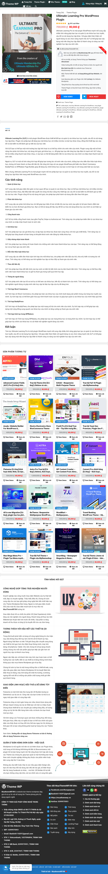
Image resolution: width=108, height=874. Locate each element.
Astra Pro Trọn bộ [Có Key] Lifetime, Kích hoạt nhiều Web (40, 470)
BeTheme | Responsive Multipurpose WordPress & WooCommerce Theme (40, 514)
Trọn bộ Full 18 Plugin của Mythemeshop (92, 384)
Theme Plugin (39, 2)
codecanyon (64, 105)
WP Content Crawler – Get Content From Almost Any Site (67, 470)
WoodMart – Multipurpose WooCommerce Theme (66, 514)
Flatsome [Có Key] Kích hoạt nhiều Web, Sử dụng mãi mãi (13, 470)
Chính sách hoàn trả (92, 806)
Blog (73, 2)
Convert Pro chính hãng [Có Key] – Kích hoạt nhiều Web (93, 470)
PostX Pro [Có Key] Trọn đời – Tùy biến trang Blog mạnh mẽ (66, 427)
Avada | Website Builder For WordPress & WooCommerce (13, 427)
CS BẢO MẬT (57, 867)
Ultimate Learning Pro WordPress (86, 110)
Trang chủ (60, 13)
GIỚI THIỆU (48, 867)
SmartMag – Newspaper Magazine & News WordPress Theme (66, 557)
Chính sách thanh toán (93, 825)
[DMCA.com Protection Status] (90, 831)
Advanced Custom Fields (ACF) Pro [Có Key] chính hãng (13, 384)
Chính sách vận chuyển (93, 818)
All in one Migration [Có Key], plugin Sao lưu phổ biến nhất (13, 514)
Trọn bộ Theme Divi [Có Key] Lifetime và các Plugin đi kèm (40, 384)
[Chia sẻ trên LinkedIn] (71, 117)
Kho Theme (55, 2)
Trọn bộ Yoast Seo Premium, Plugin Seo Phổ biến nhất (94, 427)
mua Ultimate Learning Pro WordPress (88, 108)
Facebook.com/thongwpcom (63, 790)
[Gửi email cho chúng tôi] (88, 790)
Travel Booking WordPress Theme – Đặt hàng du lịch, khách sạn (93, 514)
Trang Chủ (28, 2)
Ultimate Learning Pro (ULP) (16, 138)
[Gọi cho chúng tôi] (92, 790)
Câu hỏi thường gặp (92, 799)
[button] (36, 6)
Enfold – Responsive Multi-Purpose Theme (65, 384)
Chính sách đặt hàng (92, 803)
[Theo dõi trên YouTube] (95, 790)
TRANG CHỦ (34, 867)
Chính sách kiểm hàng (93, 814)
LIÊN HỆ (41, 867)
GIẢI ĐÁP (73, 867)
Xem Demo (10, 394)
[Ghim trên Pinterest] (68, 117)
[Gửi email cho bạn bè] (64, 117)
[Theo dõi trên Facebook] (84, 790)
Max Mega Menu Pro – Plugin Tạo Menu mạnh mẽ (13, 557)
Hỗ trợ (28, 6)
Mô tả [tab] (7, 130)
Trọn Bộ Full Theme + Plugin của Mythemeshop (40, 557)
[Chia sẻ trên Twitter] (61, 117)
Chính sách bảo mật (92, 821)
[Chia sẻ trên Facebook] (58, 117)
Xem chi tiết (22, 395)
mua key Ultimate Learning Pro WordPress (81, 105)
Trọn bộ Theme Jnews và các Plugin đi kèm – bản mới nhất (93, 557)
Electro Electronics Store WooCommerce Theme (40, 427)
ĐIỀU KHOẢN (66, 867)
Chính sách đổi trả (92, 810)
